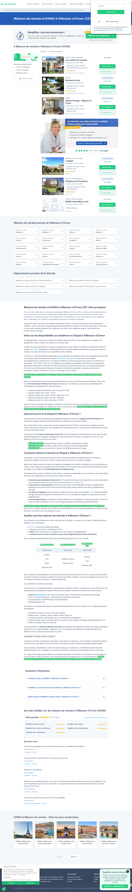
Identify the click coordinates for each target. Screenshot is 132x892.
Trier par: (44, 51)
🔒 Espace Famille (91, 4)
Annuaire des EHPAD (76, 4)
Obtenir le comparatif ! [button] (98, 35)
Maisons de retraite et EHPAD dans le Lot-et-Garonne (87, 286)
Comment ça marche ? (73, 877)
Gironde (34, 752)
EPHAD (33, 527)
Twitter (96, 879)
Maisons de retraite (14, 10)
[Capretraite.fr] (8, 4)
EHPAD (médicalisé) (23, 67)
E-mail (101, 6)
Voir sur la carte (25, 57)
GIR (73, 482)
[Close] (127, 871)
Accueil (5, 10)
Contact (69, 881)
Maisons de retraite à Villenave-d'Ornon (73, 10)
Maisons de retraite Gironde (52, 10)
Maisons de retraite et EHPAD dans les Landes (31, 292)
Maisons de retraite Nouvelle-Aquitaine (32, 10)
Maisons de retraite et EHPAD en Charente (83, 280)
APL (92, 492)
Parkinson (72, 358)
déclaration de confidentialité (114, 30)
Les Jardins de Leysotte (32, 803)
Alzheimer (61, 358)
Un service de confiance (74, 879)
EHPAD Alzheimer (22, 70)
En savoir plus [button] (106, 72)
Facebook (97, 877)
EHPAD (35, 349)
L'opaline (27, 752)
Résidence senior (22, 73)
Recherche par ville (27, 78)
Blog (95, 881)
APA (62, 480)
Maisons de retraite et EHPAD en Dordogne (30, 286)
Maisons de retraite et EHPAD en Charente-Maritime (33, 280)
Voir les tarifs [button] (107, 66)
